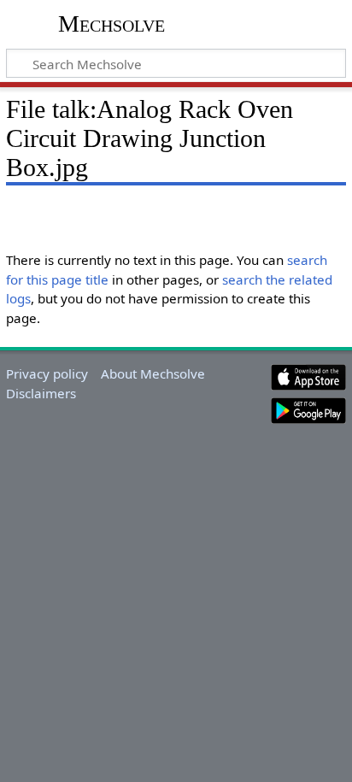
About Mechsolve (153, 373)
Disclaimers (41, 393)
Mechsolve (111, 23)
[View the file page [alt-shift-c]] (15, 211)
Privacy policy (47, 373)
